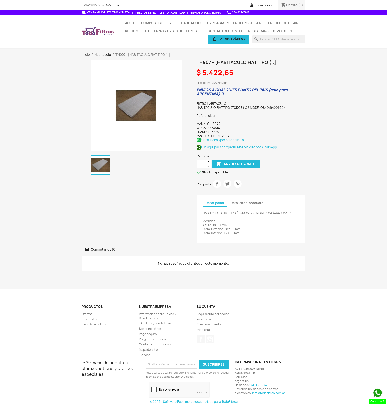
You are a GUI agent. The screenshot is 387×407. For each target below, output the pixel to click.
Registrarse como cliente (272, 31)
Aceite (130, 23)
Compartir (217, 184)
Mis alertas (204, 330)
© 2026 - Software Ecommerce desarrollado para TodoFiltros (194, 402)
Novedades (89, 319)
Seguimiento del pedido (213, 314)
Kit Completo (137, 31)
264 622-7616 (238, 12)
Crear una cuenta (209, 324)
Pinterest (238, 184)
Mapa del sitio (148, 350)
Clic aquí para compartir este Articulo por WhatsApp (239, 147)
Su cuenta (206, 306)
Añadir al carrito (236, 163)
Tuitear (227, 184)
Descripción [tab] (215, 203)
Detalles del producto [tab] (247, 203)
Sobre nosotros (150, 329)
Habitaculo (191, 23)
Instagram (210, 339)
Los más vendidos (94, 324)
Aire (173, 23)
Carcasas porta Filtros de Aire (235, 23)
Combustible (153, 23)
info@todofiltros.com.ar (268, 393)
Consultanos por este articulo (222, 140)
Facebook (201, 339)
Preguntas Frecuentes (222, 31)
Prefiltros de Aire (284, 23)
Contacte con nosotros (155, 344)
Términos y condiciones (155, 323)
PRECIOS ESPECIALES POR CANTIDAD (160, 12)
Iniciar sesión (205, 319)
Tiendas (144, 355)
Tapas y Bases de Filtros (175, 31)
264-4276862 (109, 5)
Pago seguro (148, 334)
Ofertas (87, 314)
